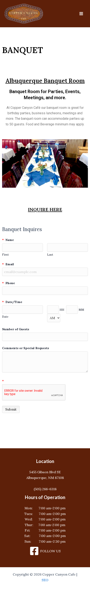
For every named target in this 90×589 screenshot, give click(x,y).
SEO (45, 580)
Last (50, 254)
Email (8, 264)
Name (8, 240)
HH (62, 310)
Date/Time (12, 302)
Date (5, 317)
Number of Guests (15, 329)
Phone (8, 283)
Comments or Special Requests (25, 348)
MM (81, 310)
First (5, 254)
